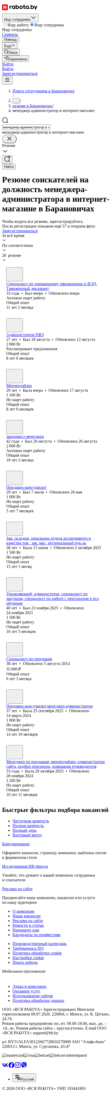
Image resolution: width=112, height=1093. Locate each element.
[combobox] (26, 127)
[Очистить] (9, 139)
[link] (11, 52)
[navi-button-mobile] (7, 80)
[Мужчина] (14, 274)
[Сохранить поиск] (7, 159)
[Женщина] (14, 376)
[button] (8, 64)
